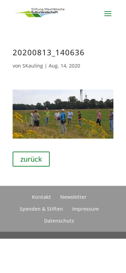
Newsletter (73, 197)
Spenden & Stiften (41, 208)
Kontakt (41, 197)
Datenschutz (59, 220)
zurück (31, 159)
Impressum (85, 208)
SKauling (32, 65)
